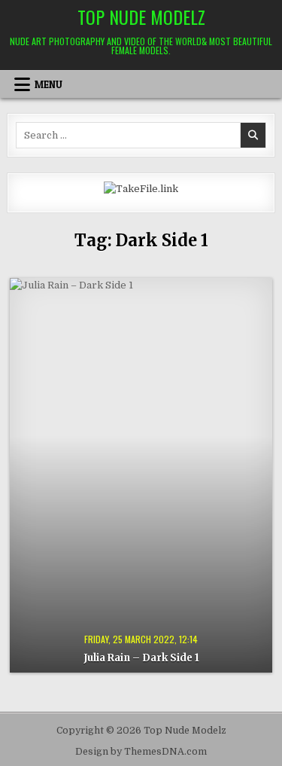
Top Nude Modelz (141, 16)
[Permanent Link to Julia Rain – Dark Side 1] (140, 475)
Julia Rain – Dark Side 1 (141, 658)
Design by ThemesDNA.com (141, 751)
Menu (48, 84)
